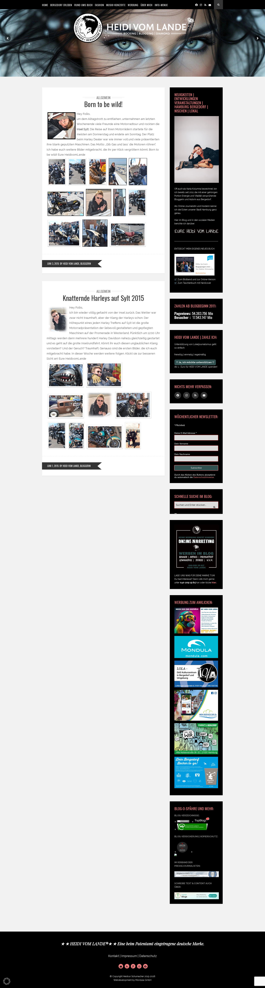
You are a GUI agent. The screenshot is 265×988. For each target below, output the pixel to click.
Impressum (129, 956)
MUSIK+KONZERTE (115, 5)
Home (45, 5)
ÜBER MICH (146, 5)
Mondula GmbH (143, 980)
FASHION (99, 5)
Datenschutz (148, 956)
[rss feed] (205, 4)
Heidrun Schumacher (133, 976)
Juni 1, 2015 (53, 466)
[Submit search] (175, 513)
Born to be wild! (103, 104)
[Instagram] (201, 4)
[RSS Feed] (127, 966)
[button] (6, 981)
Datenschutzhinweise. (204, 477)
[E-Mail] (121, 966)
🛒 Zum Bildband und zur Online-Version (194, 279)
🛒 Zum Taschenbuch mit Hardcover (192, 283)
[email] (209, 4)
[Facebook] (196, 4)
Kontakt (113, 956)
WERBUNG (133, 5)
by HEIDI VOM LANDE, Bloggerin (75, 263)
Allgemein (103, 97)
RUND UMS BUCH (83, 5)
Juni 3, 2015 (53, 263)
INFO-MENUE (161, 5)
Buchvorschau (201, 273)
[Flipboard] (133, 966)
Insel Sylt (83, 129)
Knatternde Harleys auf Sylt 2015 (103, 298)
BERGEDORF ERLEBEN (61, 5)
